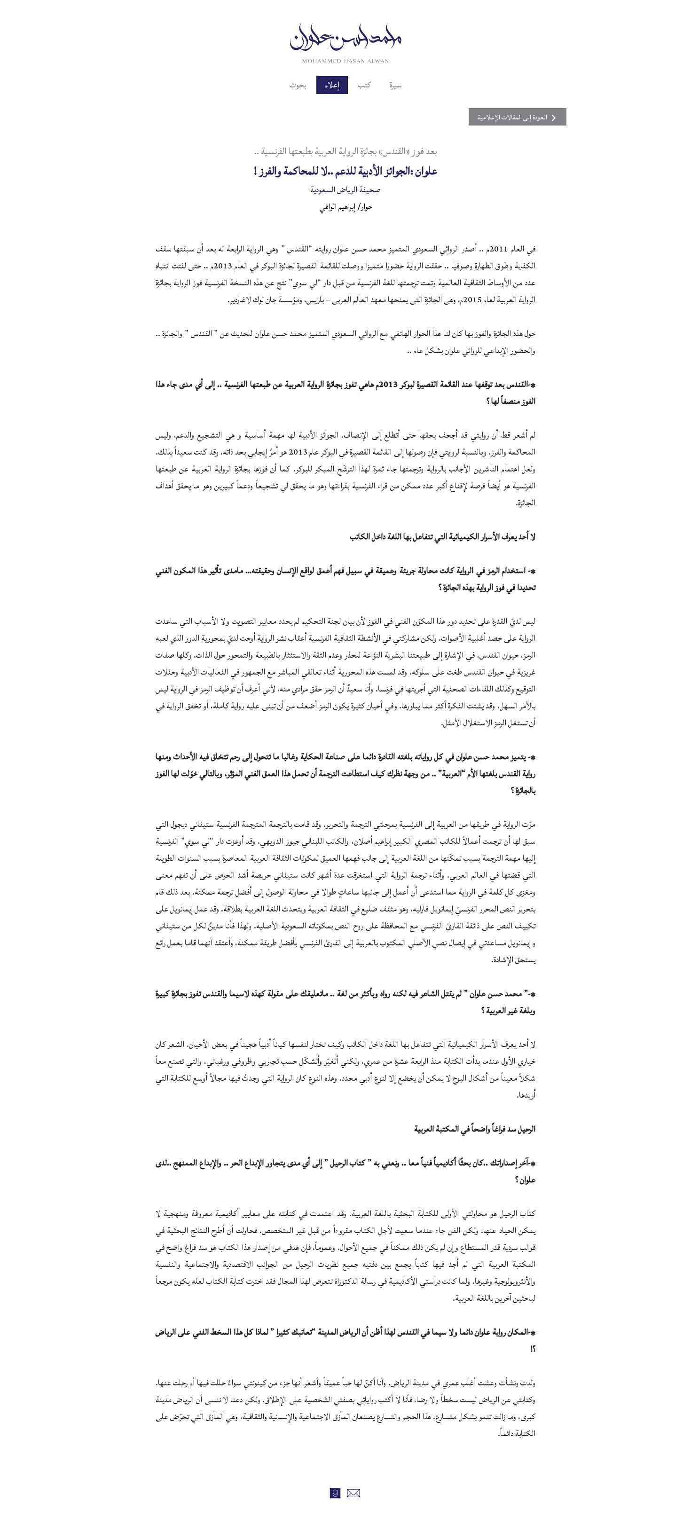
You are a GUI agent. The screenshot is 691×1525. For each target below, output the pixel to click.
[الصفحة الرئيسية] (346, 42)
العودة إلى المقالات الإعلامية (512, 117)
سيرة (396, 85)
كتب (364, 85)
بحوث (298, 85)
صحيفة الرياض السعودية (345, 189)
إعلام (332, 85)
